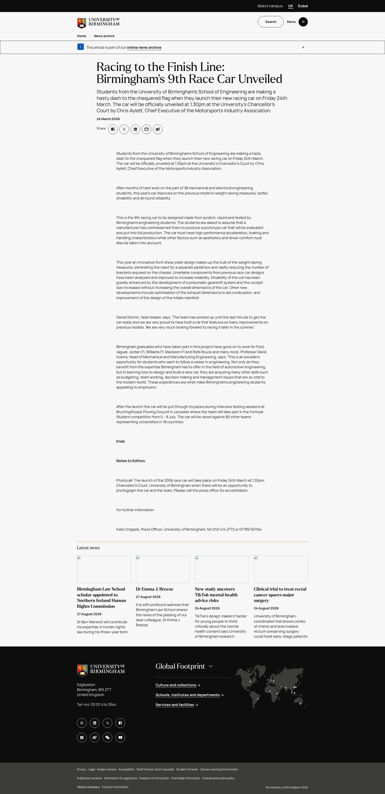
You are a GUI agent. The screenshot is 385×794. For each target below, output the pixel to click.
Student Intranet (187, 769)
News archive (104, 36)
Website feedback (88, 787)
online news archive (144, 47)
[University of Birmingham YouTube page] (120, 737)
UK (290, 5)
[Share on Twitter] (124, 129)
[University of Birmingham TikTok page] (82, 737)
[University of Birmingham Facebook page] (120, 723)
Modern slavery (107, 769)
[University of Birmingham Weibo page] (94, 737)
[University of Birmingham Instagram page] (82, 723)
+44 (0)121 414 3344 (99, 704)
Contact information (115, 787)
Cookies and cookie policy (218, 778)
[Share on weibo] (158, 129)
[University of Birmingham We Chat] (107, 737)
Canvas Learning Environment (219, 769)
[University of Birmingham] (98, 21)
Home (81, 36)
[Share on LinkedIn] (135, 129)
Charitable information (185, 778)
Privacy (81, 769)
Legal (91, 769)
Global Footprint (180, 666)
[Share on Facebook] (113, 129)
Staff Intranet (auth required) (155, 769)
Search (270, 22)
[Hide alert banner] (303, 47)
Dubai (303, 5)
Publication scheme (89, 778)
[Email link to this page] (146, 129)
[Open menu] (303, 22)
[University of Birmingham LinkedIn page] (94, 723)
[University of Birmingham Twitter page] (107, 723)
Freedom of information (154, 778)
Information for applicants (120, 778)
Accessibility (127, 769)
